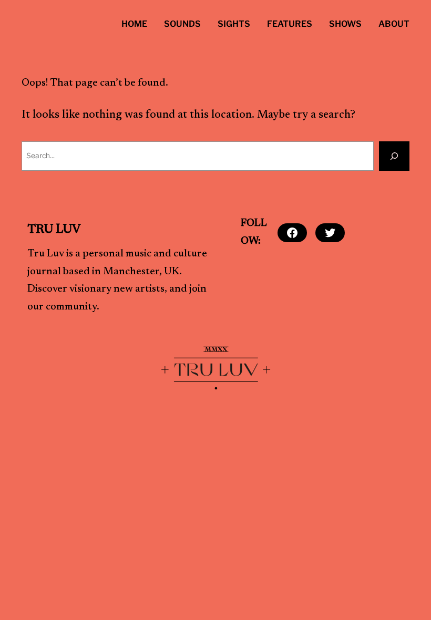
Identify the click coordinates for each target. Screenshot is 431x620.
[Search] (394, 156)
